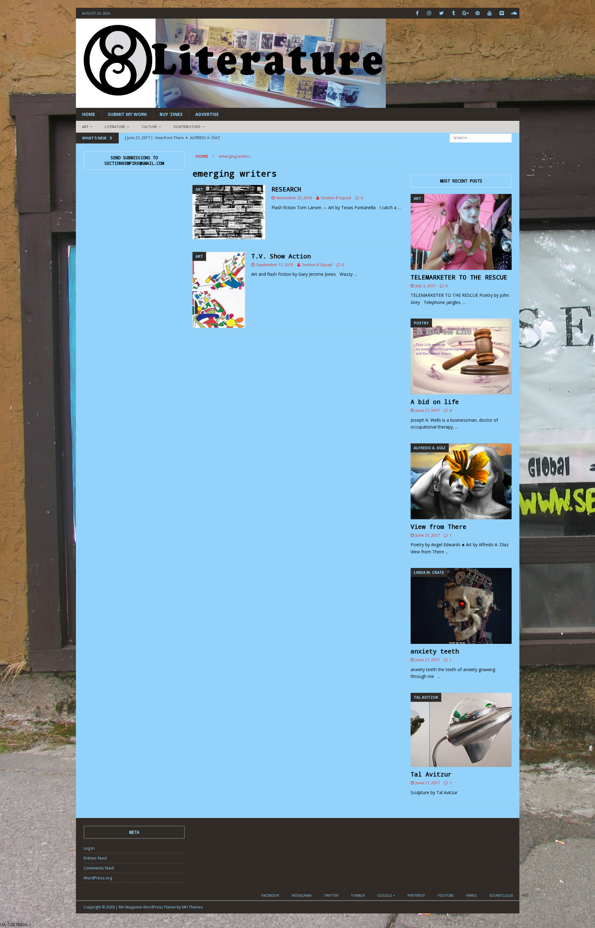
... (464, 302)
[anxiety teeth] (461, 606)
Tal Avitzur (431, 774)
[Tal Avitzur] (461, 730)
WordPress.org (98, 878)
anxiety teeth (435, 651)
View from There (438, 526)
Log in (89, 848)
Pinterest (416, 895)
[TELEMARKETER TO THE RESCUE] (461, 232)
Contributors (186, 126)
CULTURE (149, 126)
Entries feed (95, 858)
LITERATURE (115, 126)
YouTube (446, 895)
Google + (386, 895)
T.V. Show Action (281, 256)
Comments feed (99, 868)
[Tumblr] (453, 13)
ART (85, 126)
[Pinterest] (477, 13)
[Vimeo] (501, 13)
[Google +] (465, 13)
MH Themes (192, 907)
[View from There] (461, 481)
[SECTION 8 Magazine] (231, 104)
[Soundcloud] (514, 13)
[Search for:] (481, 137)
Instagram (301, 895)
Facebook (270, 895)
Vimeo (471, 895)
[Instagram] (429, 13)
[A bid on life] (461, 356)
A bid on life (435, 402)
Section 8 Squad (336, 197)
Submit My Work (127, 114)
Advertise (207, 114)
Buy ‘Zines (171, 114)
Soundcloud (501, 895)
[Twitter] (441, 13)
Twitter (331, 895)
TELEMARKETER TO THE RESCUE (459, 277)
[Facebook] (417, 13)
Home (88, 114)
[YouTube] (489, 13)
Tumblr (358, 895)
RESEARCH (286, 189)
